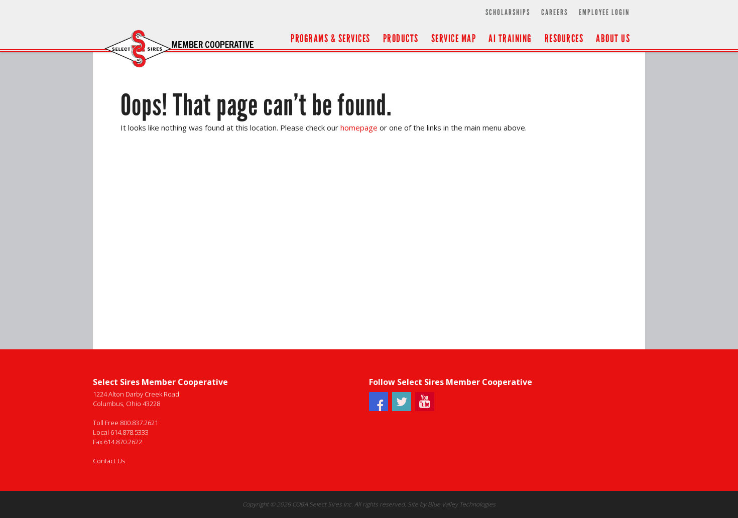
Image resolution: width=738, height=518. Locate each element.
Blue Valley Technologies (462, 504)
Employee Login (604, 12)
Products (401, 38)
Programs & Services (331, 38)
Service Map (453, 38)
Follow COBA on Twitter (401, 408)
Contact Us (109, 460)
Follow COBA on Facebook (378, 408)
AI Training (510, 38)
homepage (359, 127)
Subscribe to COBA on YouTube (424, 408)
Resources (564, 38)
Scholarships (507, 12)
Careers (554, 12)
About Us (613, 38)
